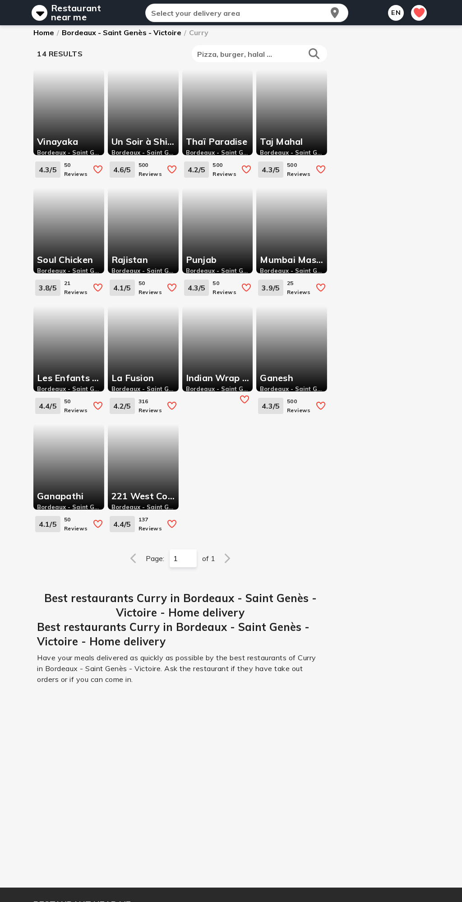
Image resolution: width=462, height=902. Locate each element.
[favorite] (98, 169)
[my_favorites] (419, 13)
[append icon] (334, 12)
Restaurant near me (76, 13)
